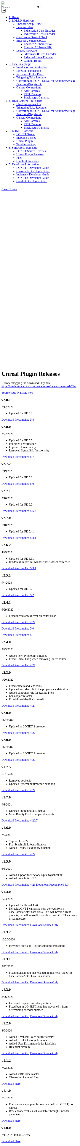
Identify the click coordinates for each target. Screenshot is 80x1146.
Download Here (10, 1083)
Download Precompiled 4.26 (18, 884)
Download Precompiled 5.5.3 (18, 510)
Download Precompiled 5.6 (17, 483)
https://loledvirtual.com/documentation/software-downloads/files (38, 386)
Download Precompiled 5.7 (17, 456)
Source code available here (17, 392)
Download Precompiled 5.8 (17, 419)
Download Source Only (44, 925)
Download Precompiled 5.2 (17, 595)
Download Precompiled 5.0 (17, 628)
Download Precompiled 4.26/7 (19, 820)
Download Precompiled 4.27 (18, 622)
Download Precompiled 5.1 (17, 634)
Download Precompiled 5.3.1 (18, 568)
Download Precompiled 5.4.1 (18, 537)
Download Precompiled (15, 925)
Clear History (9, 189)
